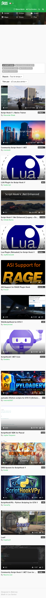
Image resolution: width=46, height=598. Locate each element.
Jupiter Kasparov (9, 435)
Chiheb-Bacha (8, 220)
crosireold (6, 150)
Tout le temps (11, 76)
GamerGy (6, 505)
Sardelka (6, 359)
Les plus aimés (14, 81)
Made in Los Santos (8, 594)
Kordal (5, 470)
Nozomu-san (7, 575)
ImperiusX (7, 540)
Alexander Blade (9, 115)
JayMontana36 (8, 254)
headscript (7, 185)
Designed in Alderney (9, 592)
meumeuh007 (8, 400)
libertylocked (7, 324)
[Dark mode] (39, 9)
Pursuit (5, 289)
